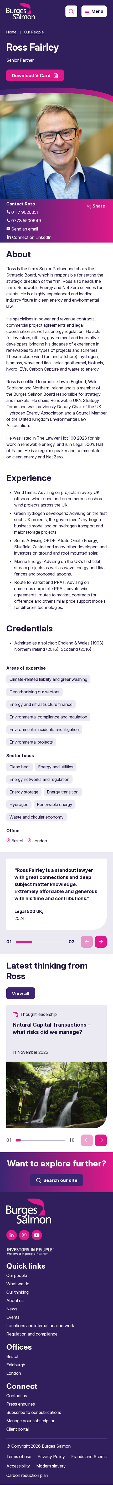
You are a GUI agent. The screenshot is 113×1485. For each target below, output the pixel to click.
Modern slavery (51, 1466)
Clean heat (19, 766)
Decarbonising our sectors (34, 691)
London (13, 1373)
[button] (24, 941)
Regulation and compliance (32, 1334)
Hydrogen (18, 804)
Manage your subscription (30, 1421)
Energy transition (63, 792)
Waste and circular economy (36, 817)
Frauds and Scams (89, 1456)
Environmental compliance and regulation (48, 717)
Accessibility (18, 1466)
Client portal (17, 1429)
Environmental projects (31, 742)
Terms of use (18, 1456)
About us (15, 1300)
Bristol (12, 1356)
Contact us (16, 1395)
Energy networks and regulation (39, 779)
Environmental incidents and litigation (44, 729)
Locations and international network (40, 1325)
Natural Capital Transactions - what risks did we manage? (51, 1028)
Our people (16, 1275)
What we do (17, 1284)
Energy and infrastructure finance (41, 704)
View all (20, 993)
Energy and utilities (55, 766)
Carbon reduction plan (27, 1475)
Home (11, 32)
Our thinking (17, 1292)
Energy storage (23, 792)
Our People (34, 32)
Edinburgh (15, 1365)
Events (12, 1317)
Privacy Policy (51, 1456)
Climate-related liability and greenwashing (48, 679)
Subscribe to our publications (33, 1412)
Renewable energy (54, 804)
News (11, 1309)
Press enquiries (20, 1404)
